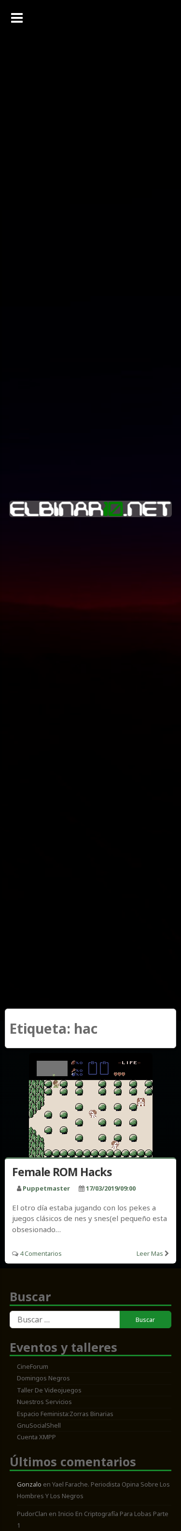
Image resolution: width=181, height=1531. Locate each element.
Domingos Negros (43, 1378)
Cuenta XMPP (36, 1437)
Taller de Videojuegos (49, 1390)
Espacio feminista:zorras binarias (65, 1413)
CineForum (32, 1366)
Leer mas (150, 1253)
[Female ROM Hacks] (90, 1107)
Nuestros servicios (44, 1401)
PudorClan (32, 1513)
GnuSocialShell (39, 1425)
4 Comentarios (41, 1253)
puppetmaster (46, 1188)
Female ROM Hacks (62, 1172)
